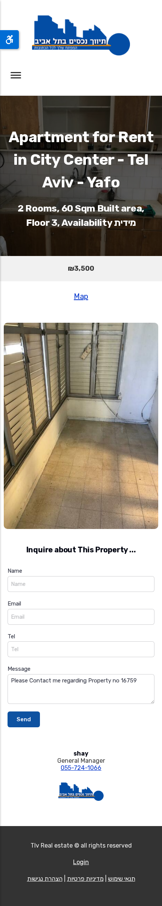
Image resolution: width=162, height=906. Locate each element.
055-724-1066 (81, 767)
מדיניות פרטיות (85, 878)
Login (81, 862)
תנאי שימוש (121, 878)
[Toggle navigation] (16, 75)
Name (15, 570)
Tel (11, 636)
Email (14, 603)
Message (19, 668)
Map (81, 296)
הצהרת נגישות (45, 878)
